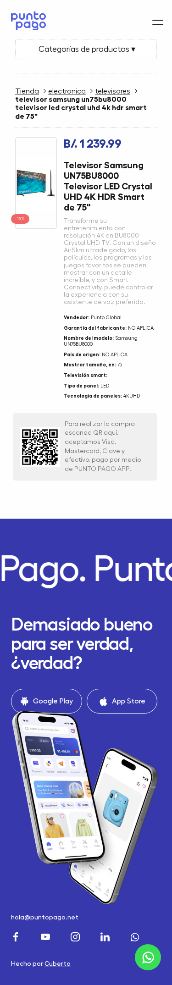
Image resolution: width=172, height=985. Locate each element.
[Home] (26, 20)
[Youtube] (46, 936)
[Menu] (157, 22)
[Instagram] (76, 936)
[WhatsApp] (136, 936)
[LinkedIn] (106, 936)
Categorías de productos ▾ (86, 49)
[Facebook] (16, 936)
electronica (67, 91)
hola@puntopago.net (44, 917)
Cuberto (57, 963)
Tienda (27, 91)
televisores (112, 91)
